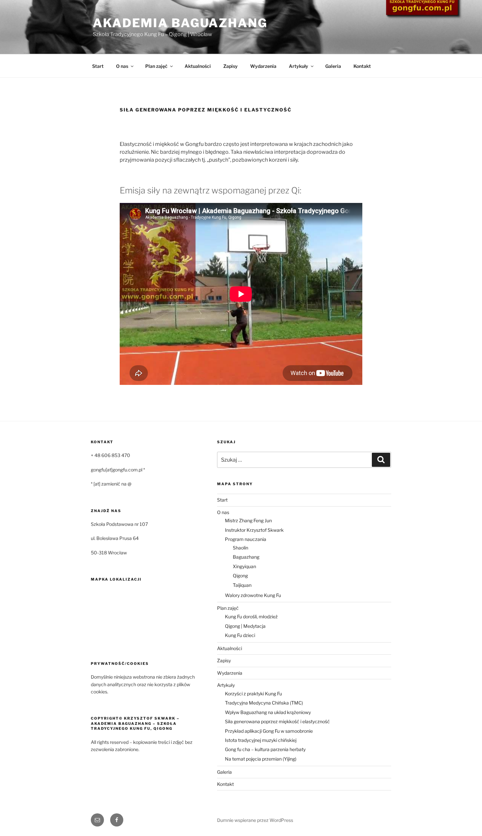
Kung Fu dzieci (240, 635)
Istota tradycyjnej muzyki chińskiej (260, 740)
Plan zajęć (156, 66)
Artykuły (298, 66)
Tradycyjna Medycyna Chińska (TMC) (264, 703)
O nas (122, 66)
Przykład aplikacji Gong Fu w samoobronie (269, 731)
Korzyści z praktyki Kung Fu (253, 693)
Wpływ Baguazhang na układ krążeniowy (268, 712)
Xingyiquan (244, 566)
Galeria (333, 66)
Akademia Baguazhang (180, 23)
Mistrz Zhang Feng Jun (248, 520)
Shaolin (240, 547)
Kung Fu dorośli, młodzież (251, 616)
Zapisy (230, 66)
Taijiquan (242, 585)
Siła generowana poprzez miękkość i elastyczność (277, 721)
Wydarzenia (263, 66)
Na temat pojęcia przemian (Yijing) (260, 759)
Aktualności (198, 66)
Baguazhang (246, 557)
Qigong (240, 575)
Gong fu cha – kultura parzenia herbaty (265, 749)
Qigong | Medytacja (245, 626)
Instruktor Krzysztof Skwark (254, 530)
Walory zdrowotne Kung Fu (253, 595)
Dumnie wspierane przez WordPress (255, 820)
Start (98, 66)
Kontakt (362, 66)
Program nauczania (245, 539)
